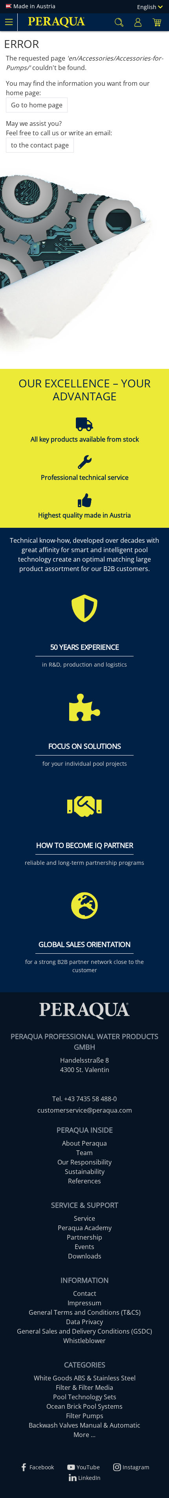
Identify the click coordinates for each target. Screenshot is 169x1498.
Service (84, 1218)
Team (84, 1152)
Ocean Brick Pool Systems (84, 1406)
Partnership (84, 1237)
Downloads (84, 1256)
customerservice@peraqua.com (84, 1110)
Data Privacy (84, 1321)
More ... (84, 1434)
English (147, 7)
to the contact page (40, 145)
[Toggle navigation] (8, 22)
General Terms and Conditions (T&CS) (85, 1312)
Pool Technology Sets (84, 1397)
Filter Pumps (84, 1415)
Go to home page (36, 105)
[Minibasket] (157, 22)
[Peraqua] (57, 22)
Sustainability (85, 1171)
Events (84, 1246)
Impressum (84, 1303)
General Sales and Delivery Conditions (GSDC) (84, 1331)
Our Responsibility (84, 1162)
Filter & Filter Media (84, 1387)
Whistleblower (84, 1340)
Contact (84, 1293)
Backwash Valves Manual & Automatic (84, 1425)
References (84, 1181)
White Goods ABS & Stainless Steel (85, 1378)
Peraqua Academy (85, 1227)
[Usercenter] (138, 22)
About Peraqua (84, 1143)
